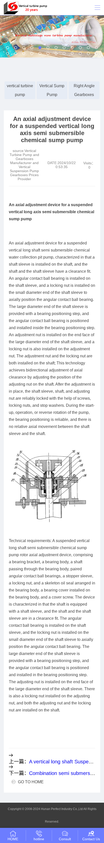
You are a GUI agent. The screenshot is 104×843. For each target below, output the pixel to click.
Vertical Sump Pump (51, 90)
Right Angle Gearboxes (84, 90)
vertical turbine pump (20, 90)
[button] (7, 47)
